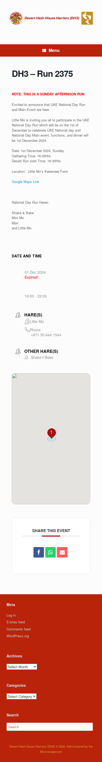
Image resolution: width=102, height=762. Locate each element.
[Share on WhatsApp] (50, 552)
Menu (54, 50)
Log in (11, 615)
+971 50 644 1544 (46, 334)
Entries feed (16, 621)
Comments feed (19, 628)
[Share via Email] (62, 552)
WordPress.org (18, 635)
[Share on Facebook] (38, 552)
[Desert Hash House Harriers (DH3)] (51, 18)
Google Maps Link (25, 181)
